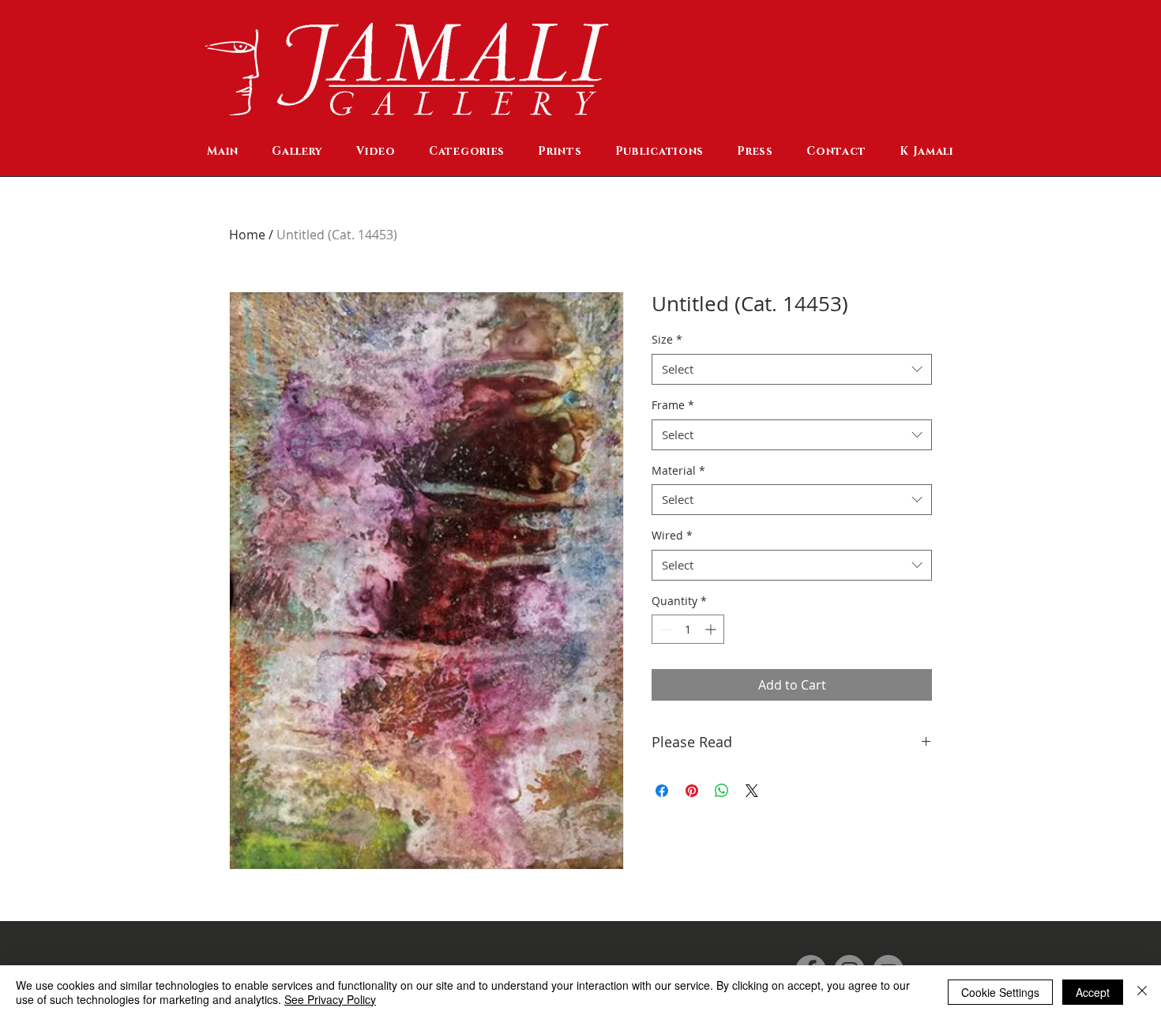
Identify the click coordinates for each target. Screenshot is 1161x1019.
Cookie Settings (1000, 992)
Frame (673, 404)
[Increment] (712, 629)
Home (247, 234)
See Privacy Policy (330, 999)
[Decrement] (664, 629)
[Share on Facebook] (661, 790)
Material (678, 470)
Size (667, 339)
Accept (1093, 992)
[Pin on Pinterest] (691, 790)
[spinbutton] (688, 629)
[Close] (1142, 992)
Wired (672, 535)
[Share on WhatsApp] (721, 790)
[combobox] (792, 369)
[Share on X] (751, 790)
